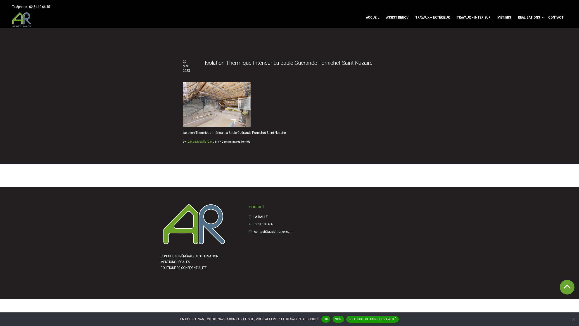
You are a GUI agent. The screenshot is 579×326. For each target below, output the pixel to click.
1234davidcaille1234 (199, 141)
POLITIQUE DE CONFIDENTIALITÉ (184, 268)
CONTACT (556, 17)
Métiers (504, 17)
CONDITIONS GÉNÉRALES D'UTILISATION (189, 256)
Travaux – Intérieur (474, 17)
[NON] (573, 319)
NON (338, 319)
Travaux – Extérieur (432, 17)
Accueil (372, 17)
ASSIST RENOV (397, 17)
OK (326, 319)
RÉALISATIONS (529, 17)
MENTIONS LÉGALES (175, 262)
